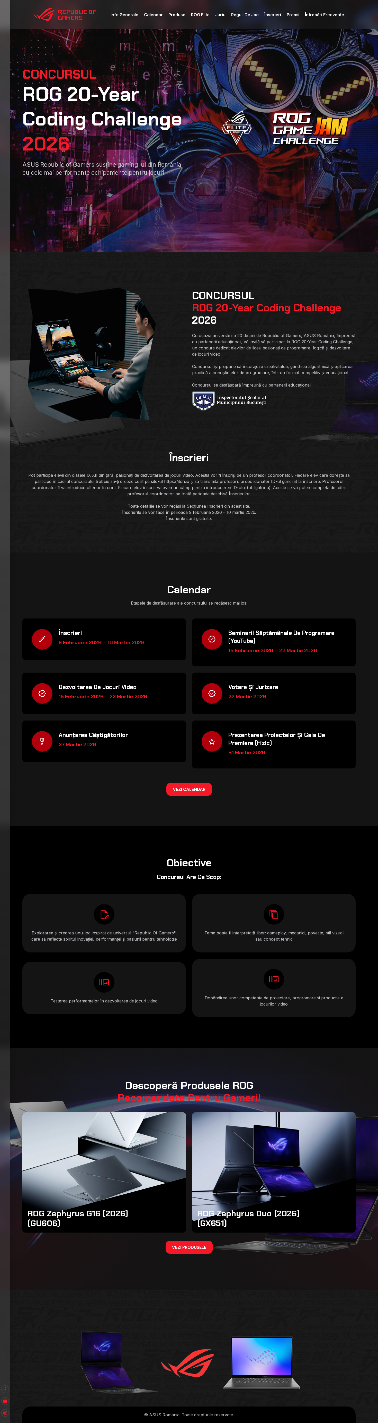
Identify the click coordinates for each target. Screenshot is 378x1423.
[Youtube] (5, 1389)
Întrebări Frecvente (324, 14)
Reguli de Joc (245, 14)
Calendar (153, 14)
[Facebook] (5, 1401)
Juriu (220, 14)
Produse (176, 14)
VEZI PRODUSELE (189, 1247)
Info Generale (124, 14)
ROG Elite (200, 14)
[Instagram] (5, 1413)
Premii (293, 14)
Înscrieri (272, 14)
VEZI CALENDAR (189, 789)
